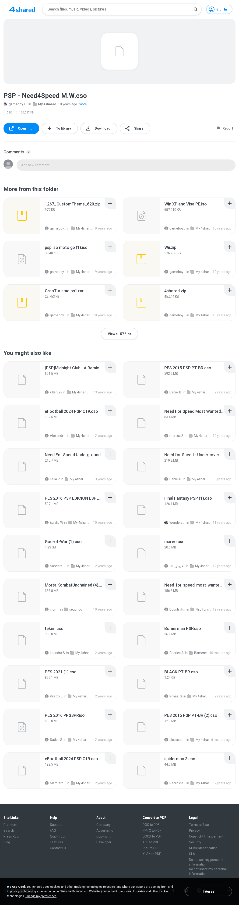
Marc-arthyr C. (58, 783)
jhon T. (55, 609)
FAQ (53, 830)
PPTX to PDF (152, 830)
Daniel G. (175, 479)
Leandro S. (58, 653)
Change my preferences (40, 896)
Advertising (104, 830)
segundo (75, 609)
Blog (7, 842)
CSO (9, 112)
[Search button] (195, 9)
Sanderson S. (58, 566)
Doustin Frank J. (177, 609)
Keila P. (55, 479)
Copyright (103, 836)
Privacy (194, 830)
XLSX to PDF (152, 854)
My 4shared (47, 104)
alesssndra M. (177, 740)
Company (103, 825)
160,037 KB (26, 112)
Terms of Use (199, 825)
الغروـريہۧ (177, 566)
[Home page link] (22, 9)
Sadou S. (56, 740)
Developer (103, 842)
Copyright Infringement (206, 836)
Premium (10, 825)
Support (56, 825)
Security (195, 842)
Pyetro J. (56, 696)
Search (9, 830)
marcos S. (176, 436)
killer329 (56, 392)
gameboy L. (18, 104)
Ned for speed (204, 609)
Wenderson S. (177, 522)
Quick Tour (58, 836)
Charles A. (176, 653)
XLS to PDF (151, 842)
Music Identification (203, 848)
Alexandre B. (58, 436)
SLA (192, 854)
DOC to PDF (151, 825)
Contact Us (58, 848)
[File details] (22, 216)
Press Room (12, 836)
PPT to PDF (151, 848)
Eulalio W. (56, 522)
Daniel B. (175, 392)
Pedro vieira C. (177, 783)
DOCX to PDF (152, 836)
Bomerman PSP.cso (202, 653)
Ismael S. (176, 696)
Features (56, 842)
